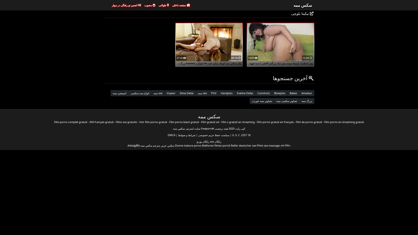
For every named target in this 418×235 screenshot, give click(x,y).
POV (214, 93)
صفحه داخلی (179, 5)
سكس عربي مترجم (163, 145)
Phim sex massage (268, 145)
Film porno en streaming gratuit (344, 122)
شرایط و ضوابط (186, 135)
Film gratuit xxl (210, 122)
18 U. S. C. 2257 (240, 135)
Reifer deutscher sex (243, 145)
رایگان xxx (215, 141)
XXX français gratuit (101, 122)
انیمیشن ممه (119, 93)
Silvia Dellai (186, 93)
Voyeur (171, 93)
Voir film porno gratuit (153, 122)
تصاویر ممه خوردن (262, 101)
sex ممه (202, 93)
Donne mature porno (188, 145)
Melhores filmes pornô (216, 145)
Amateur (306, 93)
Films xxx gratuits (126, 122)
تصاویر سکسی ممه (286, 101)
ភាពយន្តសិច (134, 145)
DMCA (171, 135)
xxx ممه (157, 93)
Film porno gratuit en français (275, 122)
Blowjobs (279, 93)
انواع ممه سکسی (140, 93)
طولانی (163, 5)
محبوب (148, 5)
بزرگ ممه (306, 101)
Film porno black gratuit (184, 122)
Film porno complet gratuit (70, 122)
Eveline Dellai (245, 93)
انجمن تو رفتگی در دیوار (125, 5)
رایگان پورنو (203, 141)
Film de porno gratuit (309, 122)
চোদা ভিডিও (285, 145)
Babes (293, 93)
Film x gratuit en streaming (238, 122)
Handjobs (227, 93)
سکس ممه (303, 5)
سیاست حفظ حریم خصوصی (213, 135)
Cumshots (263, 93)
